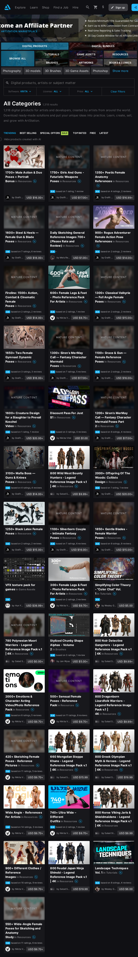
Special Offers (53, 133)
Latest (103, 133)
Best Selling (28, 133)
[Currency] (103, 7)
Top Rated (79, 133)
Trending (10, 133)
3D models (32, 71)
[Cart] (95, 7)
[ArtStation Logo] (7, 7)
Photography (12, 71)
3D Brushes (53, 71)
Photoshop (100, 71)
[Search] (88, 7)
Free (93, 133)
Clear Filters (118, 91)
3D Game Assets (76, 71)
